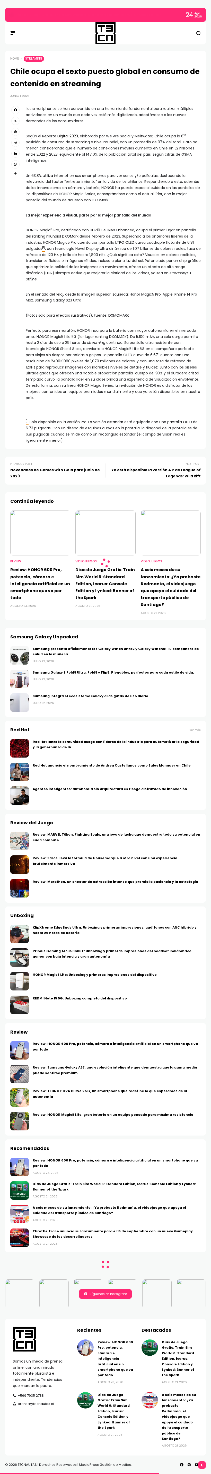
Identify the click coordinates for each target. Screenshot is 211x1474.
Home (14, 58)
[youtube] (196, 1465)
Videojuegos (86, 561)
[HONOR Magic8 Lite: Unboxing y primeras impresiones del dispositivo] (19, 981)
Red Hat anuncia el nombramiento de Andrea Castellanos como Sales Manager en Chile (112, 765)
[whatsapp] (15, 164)
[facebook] (15, 110)
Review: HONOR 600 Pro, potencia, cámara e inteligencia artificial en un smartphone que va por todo (105, 14)
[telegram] (15, 142)
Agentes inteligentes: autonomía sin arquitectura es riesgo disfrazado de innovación (110, 789)
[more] (15, 173)
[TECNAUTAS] (105, 33)
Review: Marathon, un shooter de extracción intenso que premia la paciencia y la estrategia (115, 882)
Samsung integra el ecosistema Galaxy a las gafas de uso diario (90, 696)
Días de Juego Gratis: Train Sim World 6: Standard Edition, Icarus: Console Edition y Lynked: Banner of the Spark (105, 584)
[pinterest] (15, 132)
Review (15, 561)
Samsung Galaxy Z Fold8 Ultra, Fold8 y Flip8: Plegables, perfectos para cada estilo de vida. (113, 672)
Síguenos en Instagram (108, 1294)
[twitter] (15, 121)
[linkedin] (15, 153)
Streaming (33, 58)
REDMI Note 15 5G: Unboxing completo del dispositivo (80, 998)
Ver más (195, 730)
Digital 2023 (67, 136)
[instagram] (189, 1465)
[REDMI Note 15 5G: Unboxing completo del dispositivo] (19, 1005)
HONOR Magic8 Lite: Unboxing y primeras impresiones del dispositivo (95, 974)
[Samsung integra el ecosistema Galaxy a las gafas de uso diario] (19, 702)
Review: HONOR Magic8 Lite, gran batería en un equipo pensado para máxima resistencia (113, 1114)
